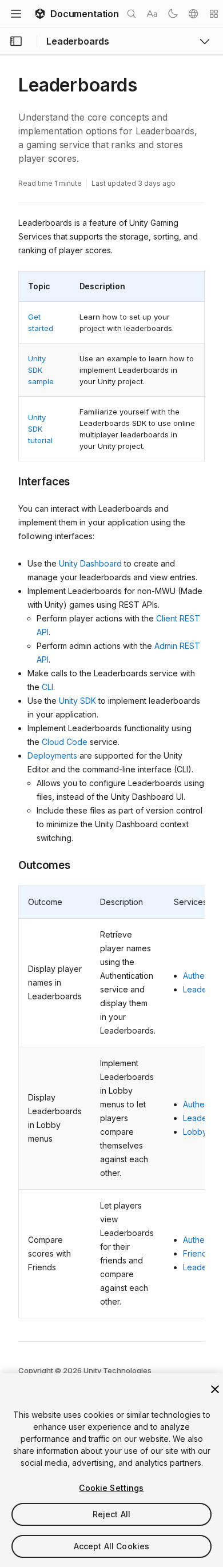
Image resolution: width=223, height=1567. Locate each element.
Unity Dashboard (90, 563)
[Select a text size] (152, 14)
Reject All (111, 1514)
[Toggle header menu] (16, 14)
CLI (47, 687)
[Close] (215, 1389)
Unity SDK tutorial (40, 429)
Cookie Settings (111, 1488)
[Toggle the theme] (173, 14)
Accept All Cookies (112, 1546)
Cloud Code (64, 742)
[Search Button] (132, 14)
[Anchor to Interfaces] (9, 481)
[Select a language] (193, 14)
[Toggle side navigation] (16, 41)
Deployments (52, 755)
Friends (197, 1253)
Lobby (195, 1132)
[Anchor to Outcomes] (9, 864)
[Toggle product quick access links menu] (204, 41)
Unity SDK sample (41, 370)
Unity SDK (77, 700)
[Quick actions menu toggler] (214, 14)
